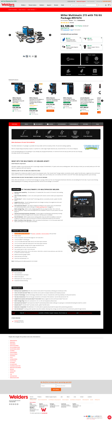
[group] (30, 35)
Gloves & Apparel (65, 399)
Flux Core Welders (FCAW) (15, 347)
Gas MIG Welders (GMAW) (15, 348)
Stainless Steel (12, 370)
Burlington (52, 403)
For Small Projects (13, 364)
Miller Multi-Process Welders (15, 367)
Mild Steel (12, 369)
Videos (51, 124)
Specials (91, 399)
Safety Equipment (85, 399)
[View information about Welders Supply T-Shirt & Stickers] (101, 45)
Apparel (49, 5)
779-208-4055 (75, 406)
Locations (90, 396)
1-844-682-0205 (12, 401)
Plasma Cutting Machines (42, 399)
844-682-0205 (66, 29)
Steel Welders (12, 355)
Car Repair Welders (13, 359)
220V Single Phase (13, 375)
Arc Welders (12, 350)
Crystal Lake (63, 403)
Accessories (62, 124)
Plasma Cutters (32, 5)
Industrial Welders (13, 352)
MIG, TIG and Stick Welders (31, 313)
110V (11, 374)
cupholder (38, 233)
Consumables (74, 124)
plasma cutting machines (85, 313)
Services (31, 396)
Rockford (74, 403)
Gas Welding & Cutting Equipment (55, 399)
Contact (81, 396)
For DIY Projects (13, 360)
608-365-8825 (32, 406)
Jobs (62, 396)
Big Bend (41, 403)
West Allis (32, 407)
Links (75, 396)
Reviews (85, 124)
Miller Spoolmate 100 (41, 207)
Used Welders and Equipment (75, 399)
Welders (23, 5)
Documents (39, 124)
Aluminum (12, 372)
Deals (62, 5)
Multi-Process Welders (14, 345)
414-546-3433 (32, 410)
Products (39, 396)
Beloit (31, 403)
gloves (33, 233)
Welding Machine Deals (14, 377)
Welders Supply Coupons (51, 396)
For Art (11, 357)
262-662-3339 (41, 406)
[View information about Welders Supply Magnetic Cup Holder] (80, 45)
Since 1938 (11, 6)
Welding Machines (13, 340)
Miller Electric (22, 9)
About (68, 396)
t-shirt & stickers (45, 233)
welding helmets (71, 313)
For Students (12, 362)
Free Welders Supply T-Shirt (15, 365)
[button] (50, 35)
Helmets (42, 5)
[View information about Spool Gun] (101, 37)
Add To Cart (50, 110)
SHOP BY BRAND (12, 9)
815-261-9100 (63, 406)
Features (14, 124)
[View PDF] (91, 150)
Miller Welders (31, 9)
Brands (56, 5)
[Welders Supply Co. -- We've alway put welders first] (18, 400)
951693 (16, 320)
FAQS (97, 124)
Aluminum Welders (13, 354)
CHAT (72, 29)
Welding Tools (97, 399)
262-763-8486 (52, 406)
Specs (26, 124)
